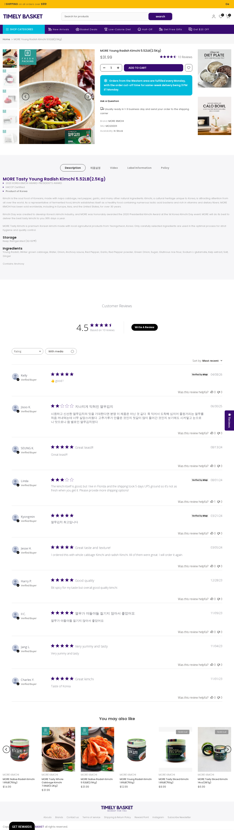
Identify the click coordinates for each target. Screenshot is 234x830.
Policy (165, 167)
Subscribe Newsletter (179, 817)
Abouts (48, 817)
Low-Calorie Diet (120, 29)
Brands (59, 817)
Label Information (139, 167)
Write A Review (144, 327)
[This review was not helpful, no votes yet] (218, 392)
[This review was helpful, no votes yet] (212, 392)
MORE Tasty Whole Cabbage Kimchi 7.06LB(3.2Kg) (52, 782)
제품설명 (95, 167)
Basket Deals (88, 29)
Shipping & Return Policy (117, 817)
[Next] (88, 96)
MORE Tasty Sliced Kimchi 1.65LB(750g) (173, 780)
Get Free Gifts (173, 29)
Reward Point (142, 817)
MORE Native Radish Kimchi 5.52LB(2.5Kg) (97, 780)
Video (114, 167)
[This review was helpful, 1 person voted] (212, 502)
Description (73, 167)
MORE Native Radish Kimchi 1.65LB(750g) (19, 780)
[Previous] (25, 96)
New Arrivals (61, 29)
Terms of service (91, 817)
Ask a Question (109, 101)
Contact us (73, 817)
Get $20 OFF (201, 29)
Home (6, 39)
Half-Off (147, 29)
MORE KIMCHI (116, 121)
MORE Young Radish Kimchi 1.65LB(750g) (136, 780)
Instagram (158, 817)
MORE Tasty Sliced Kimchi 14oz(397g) (213, 780)
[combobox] (27, 351)
